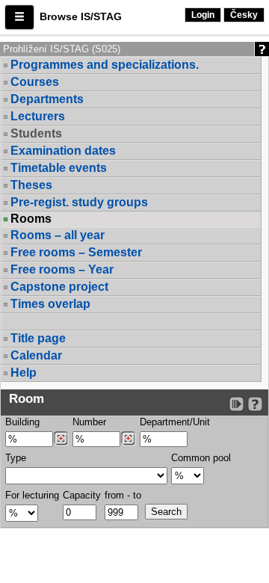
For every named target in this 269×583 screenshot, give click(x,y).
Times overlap (50, 303)
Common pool (201, 457)
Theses (31, 185)
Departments (47, 99)
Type (15, 457)
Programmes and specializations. (104, 64)
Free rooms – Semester (76, 252)
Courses (34, 81)
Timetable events (58, 167)
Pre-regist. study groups (79, 202)
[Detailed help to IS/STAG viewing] (255, 404)
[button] (19, 17)
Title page (38, 338)
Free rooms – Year (62, 269)
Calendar (36, 355)
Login (202, 15)
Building (22, 422)
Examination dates (63, 150)
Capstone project (59, 286)
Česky (244, 15)
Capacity (82, 495)
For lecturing (32, 495)
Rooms (31, 219)
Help (23, 372)
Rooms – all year (57, 235)
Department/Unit (175, 422)
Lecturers (37, 116)
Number (89, 422)
